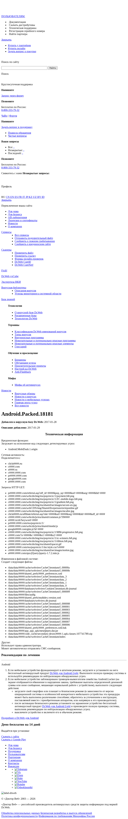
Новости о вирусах (25, 396)
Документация (17, 22)
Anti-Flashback (23, 371)
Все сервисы (22, 235)
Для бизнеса (15, 214)
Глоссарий (20, 346)
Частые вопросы (17, 135)
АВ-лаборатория (17, 217)
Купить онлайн (16, 48)
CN (8, 197)
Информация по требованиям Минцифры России (66, 816)
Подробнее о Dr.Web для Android (20, 718)
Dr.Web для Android (64, 673)
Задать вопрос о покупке (22, 51)
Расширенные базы (25, 315)
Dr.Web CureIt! (23, 261)
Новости (13, 223)
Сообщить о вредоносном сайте (33, 244)
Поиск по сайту (10, 62)
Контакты (13, 763)
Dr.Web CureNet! (24, 264)
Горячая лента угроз (26, 402)
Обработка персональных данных (20, 813)
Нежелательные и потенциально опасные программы (45, 340)
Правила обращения (19, 132)
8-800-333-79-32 (10, 110)
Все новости (22, 405)
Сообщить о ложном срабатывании (35, 241)
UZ (35, 197)
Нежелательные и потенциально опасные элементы (44, 343)
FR (20, 197)
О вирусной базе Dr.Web (28, 312)
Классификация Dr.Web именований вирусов (40, 331)
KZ (31, 197)
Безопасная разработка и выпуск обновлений (66, 813)
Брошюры (20, 359)
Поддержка (14, 751)
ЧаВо (4, 115)
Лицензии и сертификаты (22, 220)
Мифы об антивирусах (27, 384)
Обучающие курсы (25, 362)
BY (39, 197)
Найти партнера (18, 34)
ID (43, 197)
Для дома (13, 211)
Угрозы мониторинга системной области (38, 293)
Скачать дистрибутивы (22, 25)
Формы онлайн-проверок (29, 258)
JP (27, 197)
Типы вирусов (23, 334)
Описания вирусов (25, 290)
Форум (13, 115)
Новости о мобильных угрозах (32, 399)
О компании (15, 226)
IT (24, 197)
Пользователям (16, 754)
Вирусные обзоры (25, 393)
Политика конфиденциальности (19, 816)
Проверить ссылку (25, 255)
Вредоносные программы (29, 337)
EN (12, 197)
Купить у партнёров (19, 45)
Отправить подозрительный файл (34, 238)
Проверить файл (24, 252)
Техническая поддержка (22, 28)
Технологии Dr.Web (26, 318)
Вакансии (13, 766)
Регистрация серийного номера (27, 31)
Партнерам (14, 757)
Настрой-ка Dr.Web (25, 368)
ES (16, 197)
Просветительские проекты (30, 365)
